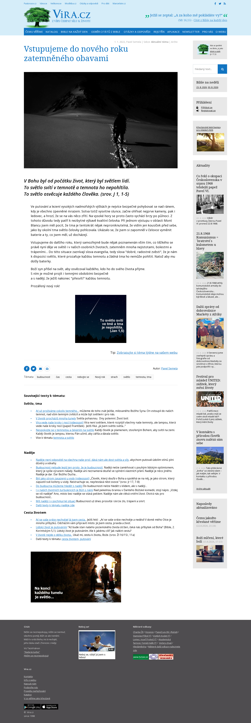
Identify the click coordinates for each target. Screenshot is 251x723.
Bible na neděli (207, 82)
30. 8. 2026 (213, 87)
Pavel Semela (133, 41)
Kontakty (28, 676)
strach (114, 377)
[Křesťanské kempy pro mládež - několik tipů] (210, 142)
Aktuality (203, 165)
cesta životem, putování (76, 539)
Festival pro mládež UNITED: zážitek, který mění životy (208, 382)
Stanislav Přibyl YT (142, 635)
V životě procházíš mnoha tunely (56, 418)
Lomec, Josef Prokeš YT (145, 639)
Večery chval (165, 642)
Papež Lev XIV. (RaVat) (166, 632)
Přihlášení (204, 102)
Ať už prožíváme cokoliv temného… (57, 411)
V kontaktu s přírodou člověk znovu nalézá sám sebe (209, 437)
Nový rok (100, 377)
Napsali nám (30, 683)
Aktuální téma (160, 41)
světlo (126, 377)
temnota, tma (143, 377)
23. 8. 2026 (201, 87)
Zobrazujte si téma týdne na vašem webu (147, 352)
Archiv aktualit (203, 488)
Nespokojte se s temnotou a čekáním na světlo (65, 430)
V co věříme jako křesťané (37, 698)
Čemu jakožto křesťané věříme (208, 520)
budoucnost (43, 377)
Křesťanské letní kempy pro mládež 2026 (208, 129)
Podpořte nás (31, 687)
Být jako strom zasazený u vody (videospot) (62, 478)
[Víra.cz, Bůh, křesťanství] (57, 17)
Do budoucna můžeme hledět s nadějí (59, 486)
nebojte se (83, 377)
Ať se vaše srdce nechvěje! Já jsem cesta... (61, 520)
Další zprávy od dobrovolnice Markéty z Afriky (209, 310)
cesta (69, 377)
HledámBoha (139, 646)
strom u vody (215, 51)
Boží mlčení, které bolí (209, 540)
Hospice (149, 632)
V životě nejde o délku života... (54, 535)
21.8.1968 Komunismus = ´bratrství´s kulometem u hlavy (207, 240)
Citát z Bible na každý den (210, 20)
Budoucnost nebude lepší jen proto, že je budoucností (69, 467)
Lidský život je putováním (51, 527)
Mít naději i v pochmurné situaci (55, 501)
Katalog (27, 694)
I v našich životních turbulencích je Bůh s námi (64, 490)
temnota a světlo (63, 438)
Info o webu (30, 680)
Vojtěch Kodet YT (161, 635)
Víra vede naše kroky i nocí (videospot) (59, 422)
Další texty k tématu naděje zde (55, 505)
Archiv (174, 41)
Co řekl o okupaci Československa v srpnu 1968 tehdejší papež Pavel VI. (209, 183)
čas (58, 377)
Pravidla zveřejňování (35, 691)
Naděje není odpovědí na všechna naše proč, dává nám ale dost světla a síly (82, 460)
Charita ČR (138, 632)
